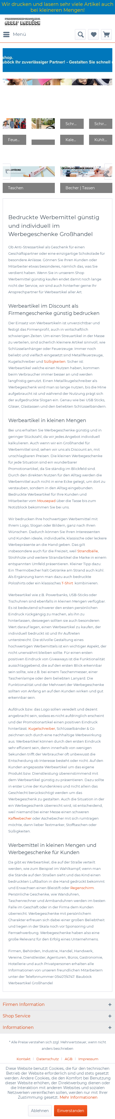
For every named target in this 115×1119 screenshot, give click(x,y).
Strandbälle (87, 551)
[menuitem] (14, 34)
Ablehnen (40, 1110)
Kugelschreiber (41, 728)
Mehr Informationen (78, 1097)
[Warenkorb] (106, 34)
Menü (19, 34)
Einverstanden (70, 1110)
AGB (68, 1059)
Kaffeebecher (20, 818)
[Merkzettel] (93, 34)
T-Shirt (68, 583)
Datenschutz (47, 1059)
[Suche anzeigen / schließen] (80, 34)
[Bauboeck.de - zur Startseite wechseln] (22, 21)
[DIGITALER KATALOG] (43, 123)
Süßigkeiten (55, 361)
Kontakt (23, 1059)
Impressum (88, 1059)
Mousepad (46, 501)
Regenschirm (82, 888)
